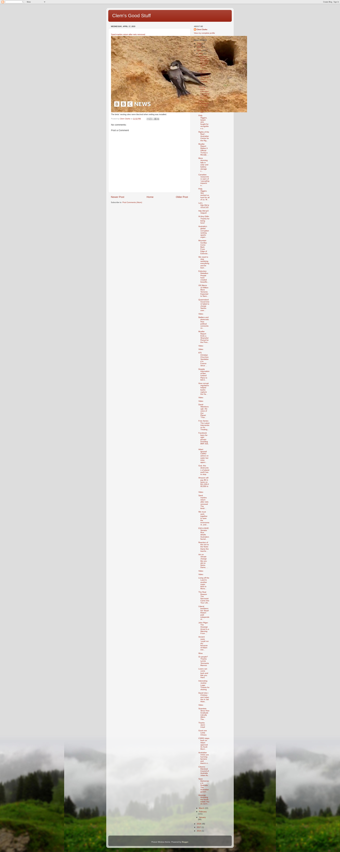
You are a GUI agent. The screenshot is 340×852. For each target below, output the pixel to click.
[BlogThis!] (150, 119)
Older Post (182, 197)
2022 (199, 44)
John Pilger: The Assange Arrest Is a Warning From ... (203, 628)
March (202, 808)
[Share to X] (153, 119)
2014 (199, 831)
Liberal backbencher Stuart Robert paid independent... (203, 612)
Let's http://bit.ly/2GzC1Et (203, 205)
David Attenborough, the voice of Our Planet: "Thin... (203, 411)
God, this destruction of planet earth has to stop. (203, 470)
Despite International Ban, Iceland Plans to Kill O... (203, 374)
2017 (199, 827)
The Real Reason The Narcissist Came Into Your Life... (203, 597)
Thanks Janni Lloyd (201, 725)
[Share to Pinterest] (158, 119)
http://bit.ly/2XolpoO (203, 212)
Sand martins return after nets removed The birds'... (203, 502)
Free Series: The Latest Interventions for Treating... (203, 425)
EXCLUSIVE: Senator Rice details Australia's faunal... (203, 533)
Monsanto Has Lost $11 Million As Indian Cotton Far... (203, 62)
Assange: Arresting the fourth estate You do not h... (203, 799)
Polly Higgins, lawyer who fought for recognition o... (203, 122)
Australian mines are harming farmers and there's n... (203, 758)
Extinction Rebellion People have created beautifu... (203, 276)
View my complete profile (204, 33)
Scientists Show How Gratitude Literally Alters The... (203, 714)
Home (150, 197)
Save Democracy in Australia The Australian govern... (203, 785)
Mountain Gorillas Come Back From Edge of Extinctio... (203, 247)
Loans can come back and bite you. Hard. (203, 673)
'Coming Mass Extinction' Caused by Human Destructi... (203, 92)
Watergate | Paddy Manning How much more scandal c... (203, 77)
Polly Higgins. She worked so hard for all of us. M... (203, 194)
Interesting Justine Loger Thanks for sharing (203, 685)
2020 (199, 47)
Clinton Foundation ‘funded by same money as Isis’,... (203, 106)
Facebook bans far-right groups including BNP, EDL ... (203, 439)
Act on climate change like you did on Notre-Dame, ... (203, 561)
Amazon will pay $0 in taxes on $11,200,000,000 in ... (203, 483)
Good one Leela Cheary (202, 733)
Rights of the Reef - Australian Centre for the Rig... (203, 136)
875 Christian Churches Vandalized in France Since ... (203, 359)
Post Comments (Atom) (132, 202)
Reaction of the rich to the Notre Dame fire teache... (203, 546)
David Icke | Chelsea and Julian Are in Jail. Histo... (203, 697)
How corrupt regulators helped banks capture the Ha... (203, 388)
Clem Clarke (202, 29)
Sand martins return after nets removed (128, 34)
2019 (199, 50)
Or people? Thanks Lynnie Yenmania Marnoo (203, 661)
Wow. (200, 653)
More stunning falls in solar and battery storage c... (203, 164)
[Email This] (148, 119)
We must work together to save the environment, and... (203, 518)
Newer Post (117, 197)
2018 (199, 824)
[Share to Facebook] (155, 119)
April (201, 53)
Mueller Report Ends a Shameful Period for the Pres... (203, 337)
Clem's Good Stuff (131, 15)
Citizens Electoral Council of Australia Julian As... (203, 771)
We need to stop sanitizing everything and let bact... (203, 262)
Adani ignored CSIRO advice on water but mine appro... (203, 455)
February (203, 812)
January (202, 817)
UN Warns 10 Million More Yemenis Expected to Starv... (203, 290)
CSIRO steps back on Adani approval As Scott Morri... (203, 743)
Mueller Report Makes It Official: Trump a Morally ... (203, 149)
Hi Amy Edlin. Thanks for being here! (203, 219)
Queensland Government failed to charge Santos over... (203, 305)
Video (200, 314)
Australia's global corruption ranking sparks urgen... (203, 231)
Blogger (185, 842)
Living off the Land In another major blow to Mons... (203, 583)
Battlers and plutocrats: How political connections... (203, 322)
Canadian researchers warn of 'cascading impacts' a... (203, 180)
